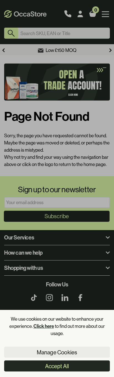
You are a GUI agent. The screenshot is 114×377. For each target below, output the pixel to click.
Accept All (57, 366)
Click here (43, 326)
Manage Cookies (57, 352)
